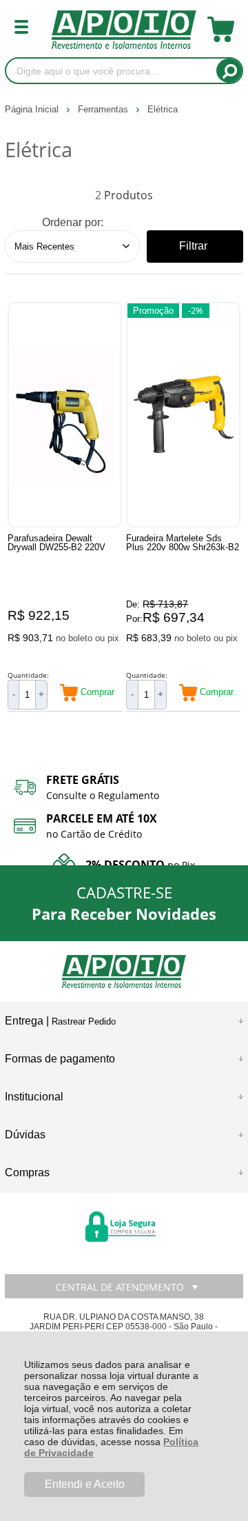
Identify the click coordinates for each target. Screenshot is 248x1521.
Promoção (153, 310)
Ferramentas (104, 109)
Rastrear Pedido (84, 1021)
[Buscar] (229, 71)
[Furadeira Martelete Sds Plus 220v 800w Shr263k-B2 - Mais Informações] (183, 414)
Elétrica (162, 109)
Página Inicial (33, 109)
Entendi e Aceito (85, 1484)
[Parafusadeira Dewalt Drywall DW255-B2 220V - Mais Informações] (65, 414)
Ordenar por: (72, 222)
